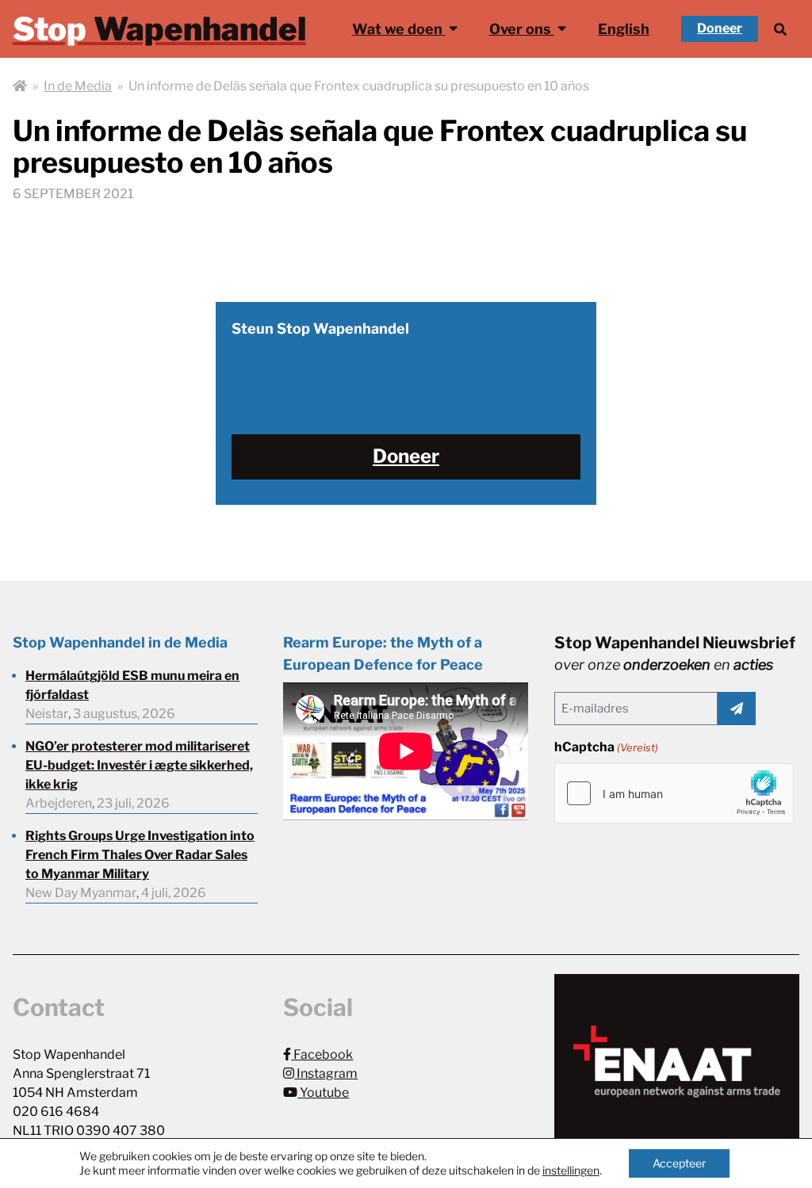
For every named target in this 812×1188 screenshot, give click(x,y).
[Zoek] (780, 29)
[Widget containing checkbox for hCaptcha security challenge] (674, 793)
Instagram (326, 1073)
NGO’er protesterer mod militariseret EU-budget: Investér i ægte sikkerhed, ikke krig (139, 765)
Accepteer (679, 1163)
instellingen (570, 1170)
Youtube (323, 1092)
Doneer (719, 28)
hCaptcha (606, 746)
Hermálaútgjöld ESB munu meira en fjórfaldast (132, 685)
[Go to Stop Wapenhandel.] (20, 86)
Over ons (521, 29)
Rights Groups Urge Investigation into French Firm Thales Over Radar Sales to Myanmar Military (140, 854)
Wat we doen (399, 29)
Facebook (322, 1054)
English (623, 29)
